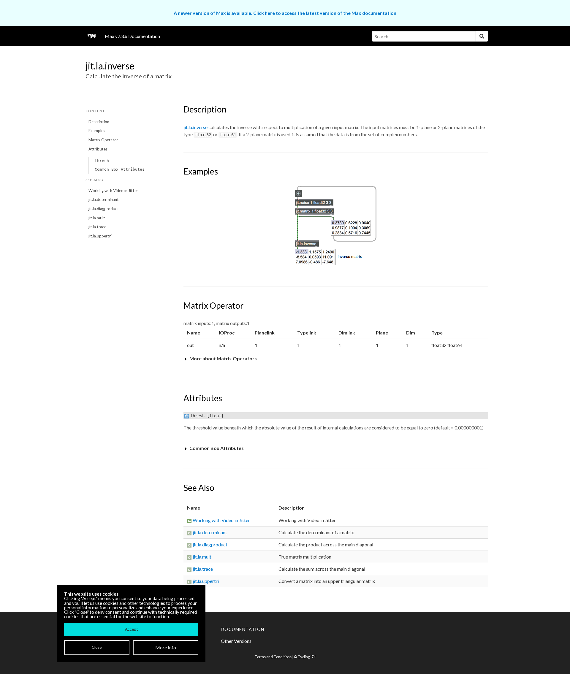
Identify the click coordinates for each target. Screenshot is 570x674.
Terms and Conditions (273, 656)
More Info (165, 647)
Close (97, 647)
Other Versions (236, 641)
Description (98, 121)
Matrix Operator (103, 139)
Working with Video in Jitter (113, 190)
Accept (131, 629)
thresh (102, 160)
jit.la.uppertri (100, 236)
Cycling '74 (306, 656)
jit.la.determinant (103, 199)
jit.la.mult (96, 217)
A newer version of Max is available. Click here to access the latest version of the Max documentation (285, 13)
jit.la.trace (97, 226)
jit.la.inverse (195, 127)
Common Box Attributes (120, 169)
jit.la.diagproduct (103, 208)
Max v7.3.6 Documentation (132, 36)
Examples (96, 130)
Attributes (97, 149)
